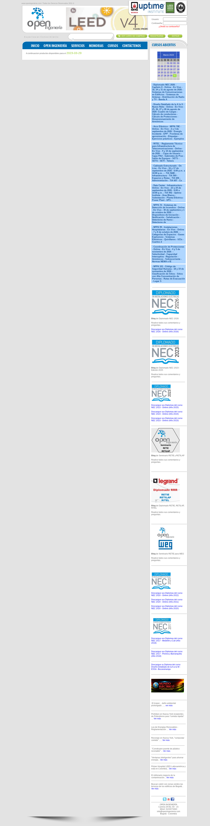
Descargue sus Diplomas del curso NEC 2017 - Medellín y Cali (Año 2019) (166, 640)
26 (159, 75)
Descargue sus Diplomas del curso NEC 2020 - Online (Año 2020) (166, 607)
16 (171, 69)
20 (162, 72)
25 (178, 72)
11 (178, 66)
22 (168, 72)
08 (168, 66)
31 (175, 75)
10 (174, 66)
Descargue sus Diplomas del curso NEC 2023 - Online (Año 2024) (166, 413)
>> (178, 55)
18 (178, 69)
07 (165, 66)
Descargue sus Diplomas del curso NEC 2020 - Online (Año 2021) (166, 600)
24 (174, 72)
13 (162, 69)
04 (178, 63)
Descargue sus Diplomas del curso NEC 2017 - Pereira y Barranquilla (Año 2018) (166, 653)
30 (171, 75)
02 (171, 63)
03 (174, 63)
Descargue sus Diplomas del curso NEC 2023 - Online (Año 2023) (166, 419)
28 (165, 75)
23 (171, 72)
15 (168, 69)
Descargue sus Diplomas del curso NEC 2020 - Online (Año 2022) (166, 594)
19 (159, 72)
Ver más (157, 718)
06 (162, 66)
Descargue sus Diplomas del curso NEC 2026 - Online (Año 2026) (166, 330)
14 (165, 69)
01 (168, 63)
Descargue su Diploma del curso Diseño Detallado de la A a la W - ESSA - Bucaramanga (165, 666)
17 (174, 69)
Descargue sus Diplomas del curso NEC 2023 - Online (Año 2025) (166, 406)
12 (159, 69)
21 (165, 72)
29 (168, 75)
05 (159, 66)
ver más (169, 705)
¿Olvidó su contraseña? (169, 26)
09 (171, 66)
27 (162, 75)
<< (159, 55)
